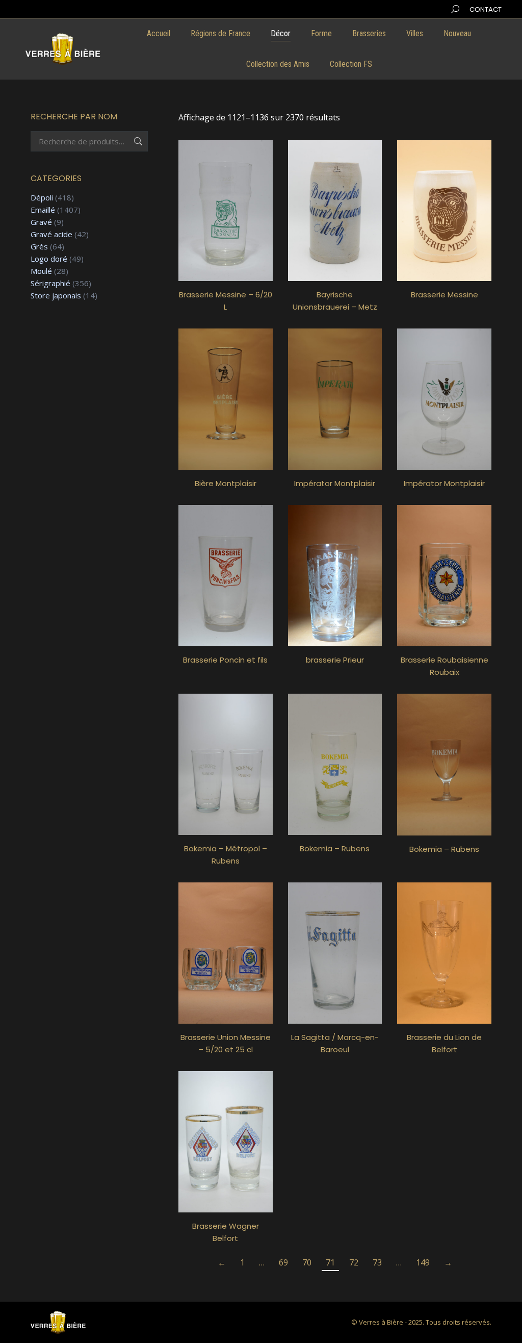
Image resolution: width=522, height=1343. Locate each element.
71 (330, 1262)
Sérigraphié (50, 283)
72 (353, 1262)
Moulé (41, 271)
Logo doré (49, 259)
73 (377, 1262)
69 (283, 1262)
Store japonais (56, 295)
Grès (39, 246)
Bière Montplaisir (225, 483)
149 (423, 1262)
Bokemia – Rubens (335, 848)
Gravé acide (51, 234)
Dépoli (42, 197)
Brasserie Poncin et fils (225, 659)
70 (306, 1262)
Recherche (137, 141)
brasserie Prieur (335, 659)
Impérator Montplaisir (334, 483)
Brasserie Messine (444, 294)
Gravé (41, 222)
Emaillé (43, 210)
